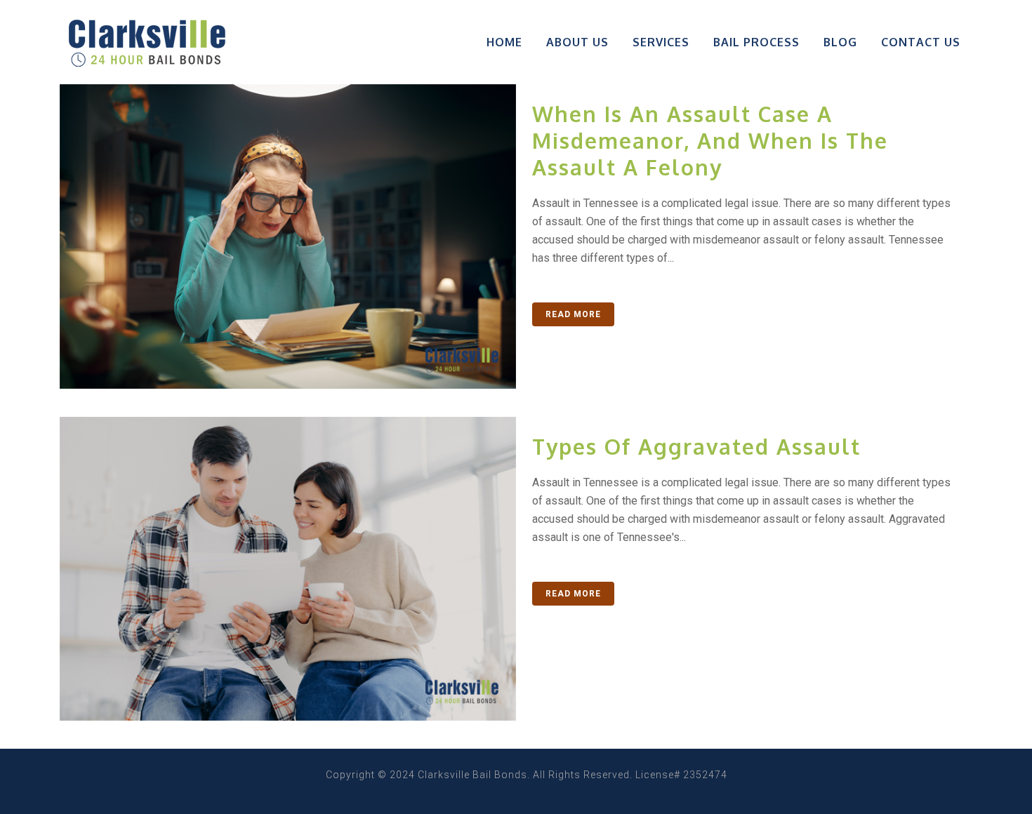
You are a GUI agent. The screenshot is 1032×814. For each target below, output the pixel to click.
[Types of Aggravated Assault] (288, 569)
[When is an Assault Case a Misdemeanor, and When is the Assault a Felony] (288, 236)
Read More (573, 314)
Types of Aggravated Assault (696, 446)
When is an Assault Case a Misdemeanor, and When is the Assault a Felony (710, 140)
